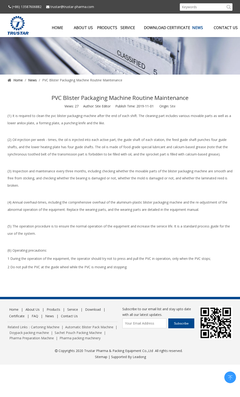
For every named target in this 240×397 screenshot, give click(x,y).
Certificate (17, 316)
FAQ (35, 316)
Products (53, 309)
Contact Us (69, 316)
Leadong (139, 357)
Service (72, 309)
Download (93, 309)
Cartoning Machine (45, 327)
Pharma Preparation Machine (31, 338)
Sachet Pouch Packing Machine (78, 332)
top (230, 377)
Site (173, 106)
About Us (33, 309)
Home (14, 309)
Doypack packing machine (29, 332)
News (49, 316)
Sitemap (101, 357)
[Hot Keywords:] (228, 7)
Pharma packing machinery (80, 338)
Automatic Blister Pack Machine (89, 327)
